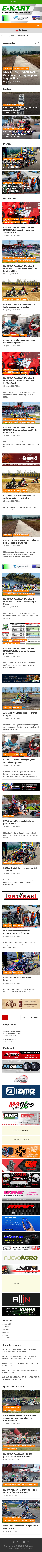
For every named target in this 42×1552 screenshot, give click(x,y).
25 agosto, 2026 (9, 346)
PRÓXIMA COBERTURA (21, 591)
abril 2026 (5, 1335)
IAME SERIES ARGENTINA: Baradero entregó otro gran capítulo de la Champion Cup (19, 1418)
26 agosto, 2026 (9, 82)
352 (24, 1017)
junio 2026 (5, 1330)
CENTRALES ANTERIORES (12, 1407)
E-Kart (18, 82)
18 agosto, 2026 (9, 136)
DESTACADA (8, 68)
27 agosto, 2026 (9, 310)
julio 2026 (5, 1327)
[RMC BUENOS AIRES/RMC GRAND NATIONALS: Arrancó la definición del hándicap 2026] (21, 413)
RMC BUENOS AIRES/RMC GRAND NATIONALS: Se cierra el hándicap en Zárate (20, 601)
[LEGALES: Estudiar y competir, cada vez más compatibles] (21, 745)
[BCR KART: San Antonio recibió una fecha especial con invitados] (21, 481)
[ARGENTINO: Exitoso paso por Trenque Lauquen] (21, 698)
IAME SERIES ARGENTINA (12, 1410)
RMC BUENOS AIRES (26, 219)
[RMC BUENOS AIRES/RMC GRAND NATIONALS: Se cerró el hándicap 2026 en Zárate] (21, 363)
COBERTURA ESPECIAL (18, 258)
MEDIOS (20, 104)
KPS (12, 816)
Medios (7, 89)
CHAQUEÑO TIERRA (10, 104)
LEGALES (23, 335)
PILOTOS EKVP (18, 159)
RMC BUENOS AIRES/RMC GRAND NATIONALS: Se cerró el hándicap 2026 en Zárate (19, 230)
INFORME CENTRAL (28, 1446)
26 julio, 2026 (8, 1495)
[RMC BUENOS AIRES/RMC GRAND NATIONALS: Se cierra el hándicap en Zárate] (21, 584)
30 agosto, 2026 (9, 235)
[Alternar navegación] (5, 25)
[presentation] (35, 43)
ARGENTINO (7, 159)
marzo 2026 (6, 1338)
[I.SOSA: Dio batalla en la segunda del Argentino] (21, 853)
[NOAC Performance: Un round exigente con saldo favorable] (21, 916)
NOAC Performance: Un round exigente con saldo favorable (16, 187)
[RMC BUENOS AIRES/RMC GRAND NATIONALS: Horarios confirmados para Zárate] (21, 634)
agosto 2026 (6, 1324)
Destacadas (9, 43)
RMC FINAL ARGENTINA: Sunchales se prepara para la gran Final (20, 75)
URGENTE (24, 222)
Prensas (7, 144)
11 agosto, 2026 (9, 1423)
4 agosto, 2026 (8, 1459)
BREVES (6, 219)
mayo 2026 (6, 1332)
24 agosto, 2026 (9, 167)
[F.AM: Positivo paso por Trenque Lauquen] (21, 963)
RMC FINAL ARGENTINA (21, 68)
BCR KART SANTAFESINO (12, 299)
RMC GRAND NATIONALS (11, 222)
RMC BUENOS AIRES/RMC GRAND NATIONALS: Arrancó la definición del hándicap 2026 (20, 268)
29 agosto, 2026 (9, 274)
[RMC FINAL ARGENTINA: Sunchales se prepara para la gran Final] (21, 525)
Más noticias (9, 198)
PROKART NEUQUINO (17, 128)
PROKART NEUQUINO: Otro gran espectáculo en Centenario (17, 132)
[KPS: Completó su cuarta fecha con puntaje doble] (21, 806)
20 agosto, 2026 (9, 112)
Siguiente (34, 1017)
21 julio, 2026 (8, 1531)
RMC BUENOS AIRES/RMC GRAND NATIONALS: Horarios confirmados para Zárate (19, 651)
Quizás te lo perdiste (13, 1386)
